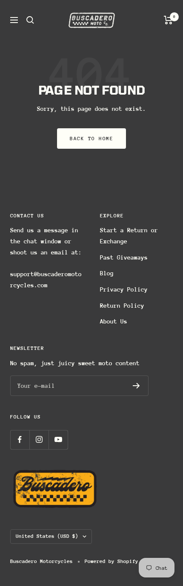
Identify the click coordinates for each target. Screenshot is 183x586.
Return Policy (122, 305)
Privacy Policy (124, 289)
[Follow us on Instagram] (39, 439)
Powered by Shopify (111, 561)
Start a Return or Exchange (129, 236)
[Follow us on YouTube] (58, 439)
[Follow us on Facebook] (19, 439)
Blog (107, 273)
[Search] (30, 20)
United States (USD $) (47, 536)
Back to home (91, 138)
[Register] (136, 386)
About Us (113, 321)
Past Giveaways (124, 257)
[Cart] (168, 20)
